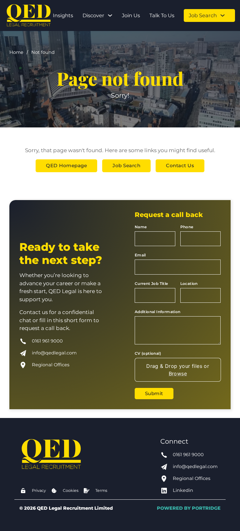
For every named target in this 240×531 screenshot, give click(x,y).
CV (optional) (148, 353)
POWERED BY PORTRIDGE (189, 508)
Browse (177, 373)
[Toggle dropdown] (110, 15)
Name (141, 226)
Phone (186, 226)
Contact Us (180, 165)
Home (16, 52)
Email (140, 255)
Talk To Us (161, 15)
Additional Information (158, 311)
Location (189, 283)
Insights (63, 15)
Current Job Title (151, 283)
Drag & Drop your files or (177, 370)
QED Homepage (66, 165)
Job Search (203, 15)
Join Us (131, 15)
